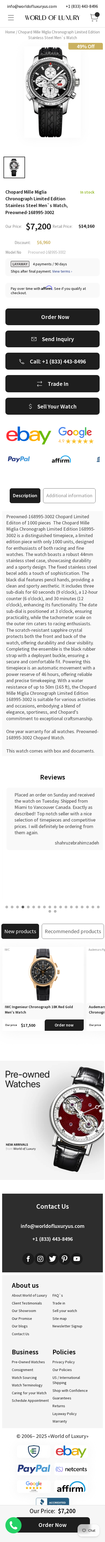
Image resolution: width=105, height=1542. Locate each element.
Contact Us (20, 1333)
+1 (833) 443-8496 (82, 6)
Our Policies (62, 1369)
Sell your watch (64, 1310)
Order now (64, 1025)
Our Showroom (24, 1310)
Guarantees (61, 1398)
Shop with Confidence (70, 1390)
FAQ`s (57, 1295)
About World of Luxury (29, 1295)
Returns (58, 1405)
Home (10, 32)
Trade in (58, 1303)
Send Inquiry (58, 339)
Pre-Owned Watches (28, 1361)
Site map (59, 1318)
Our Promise (22, 1318)
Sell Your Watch (56, 406)
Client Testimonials (27, 1303)
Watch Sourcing (24, 1377)
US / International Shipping (66, 1380)
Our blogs (20, 1326)
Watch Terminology (27, 1385)
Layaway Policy (64, 1413)
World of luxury (52, 18)
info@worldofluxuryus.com (32, 6)
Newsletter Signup (67, 1326)
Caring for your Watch (29, 1392)
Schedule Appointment (30, 1400)
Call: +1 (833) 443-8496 (58, 361)
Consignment (22, 1369)
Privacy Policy (63, 1361)
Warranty (59, 1421)
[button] (6, 907)
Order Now (52, 1525)
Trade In (58, 384)
